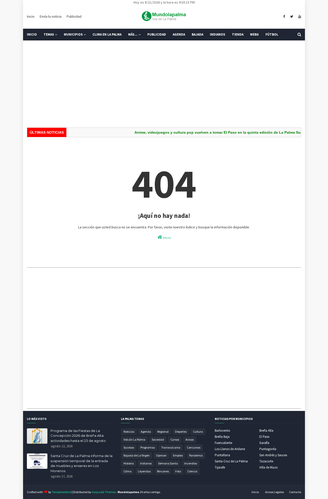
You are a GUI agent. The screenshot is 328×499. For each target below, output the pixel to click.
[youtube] (299, 16)
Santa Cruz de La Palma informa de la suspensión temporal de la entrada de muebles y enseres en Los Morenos (81, 463)
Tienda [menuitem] (237, 34)
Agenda (146, 431)
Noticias (129, 431)
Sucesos (129, 447)
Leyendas (144, 471)
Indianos (146, 463)
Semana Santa (168, 463)
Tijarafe (220, 467)
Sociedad (158, 439)
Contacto (295, 492)
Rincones (163, 471)
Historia (129, 463)
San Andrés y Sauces (273, 455)
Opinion (161, 455)
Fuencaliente (223, 443)
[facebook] (284, 16)
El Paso (264, 436)
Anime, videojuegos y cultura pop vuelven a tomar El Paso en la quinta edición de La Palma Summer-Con (221, 132)
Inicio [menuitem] (32, 34)
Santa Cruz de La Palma (231, 461)
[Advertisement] (164, 84)
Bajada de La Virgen (137, 455)
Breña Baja (222, 436)
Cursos (174, 439)
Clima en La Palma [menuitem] (107, 34)
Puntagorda (267, 449)
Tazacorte (266, 461)
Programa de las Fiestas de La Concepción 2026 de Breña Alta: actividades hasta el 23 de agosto (78, 436)
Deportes (181, 431)
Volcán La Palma (134, 439)
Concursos (193, 447)
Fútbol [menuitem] (271, 34)
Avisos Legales (274, 492)
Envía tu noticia (50, 16)
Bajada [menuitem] (197, 34)
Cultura (198, 431)
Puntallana (222, 455)
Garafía (264, 443)
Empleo (178, 455)
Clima (127, 471)
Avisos (190, 439)
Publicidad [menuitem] (156, 34)
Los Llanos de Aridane (230, 449)
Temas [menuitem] (49, 34)
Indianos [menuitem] (217, 34)
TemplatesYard (61, 492)
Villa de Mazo (268, 467)
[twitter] (291, 16)
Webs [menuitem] (254, 34)
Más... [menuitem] (133, 34)
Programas (147, 447)
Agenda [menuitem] (179, 34)
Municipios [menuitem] (73, 34)
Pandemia (196, 455)
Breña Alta (266, 430)
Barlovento (222, 430)
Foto (178, 471)
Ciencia (192, 471)
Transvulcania (170, 447)
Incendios (190, 463)
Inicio (31, 16)
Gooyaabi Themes (104, 492)
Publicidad (74, 16)
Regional (163, 431)
